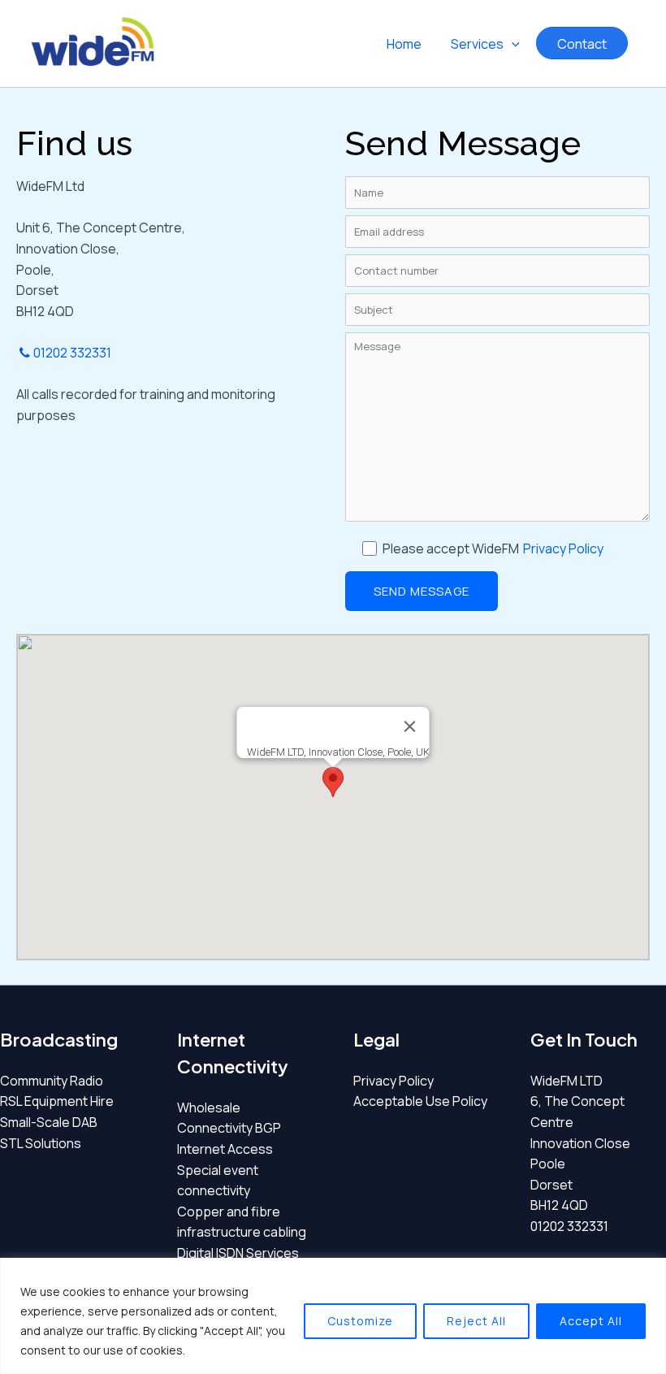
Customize (360, 1320)
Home (404, 44)
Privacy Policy (563, 548)
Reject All (476, 1320)
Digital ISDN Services (238, 1253)
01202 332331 (72, 353)
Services (477, 44)
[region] (333, 1316)
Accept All (591, 1320)
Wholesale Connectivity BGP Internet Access (229, 1128)
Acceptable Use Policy (420, 1101)
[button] (512, 44)
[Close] (410, 726)
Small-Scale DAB (48, 1122)
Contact (582, 44)
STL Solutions (40, 1143)
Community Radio (51, 1081)
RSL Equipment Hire (57, 1101)
